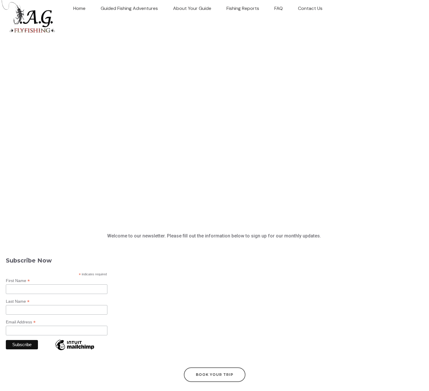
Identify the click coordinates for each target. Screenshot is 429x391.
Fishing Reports (242, 8)
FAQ (278, 8)
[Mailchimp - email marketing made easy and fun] (75, 350)
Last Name (17, 301)
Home (79, 8)
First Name (18, 280)
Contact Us (310, 8)
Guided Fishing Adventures (129, 8)
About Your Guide (192, 8)
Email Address (21, 322)
